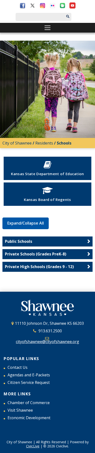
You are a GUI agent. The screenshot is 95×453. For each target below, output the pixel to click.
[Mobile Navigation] (47, 28)
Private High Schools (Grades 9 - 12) (39, 266)
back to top (90, 448)
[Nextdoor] (62, 6)
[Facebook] (22, 6)
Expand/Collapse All (25, 223)
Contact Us (18, 367)
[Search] (72, 16)
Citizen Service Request (29, 382)
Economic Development (29, 417)
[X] (32, 6)
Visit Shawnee (20, 410)
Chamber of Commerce (29, 402)
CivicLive (32, 446)
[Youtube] (72, 6)
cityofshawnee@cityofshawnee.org (47, 341)
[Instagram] (42, 6)
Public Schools (18, 241)
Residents (44, 143)
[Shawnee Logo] (47, 308)
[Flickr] (52, 6)
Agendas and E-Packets (29, 375)
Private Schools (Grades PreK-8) (35, 254)
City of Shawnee (17, 143)
